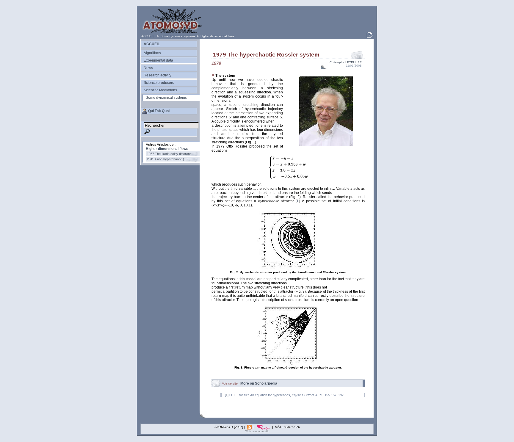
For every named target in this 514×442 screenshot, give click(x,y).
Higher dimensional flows (217, 36)
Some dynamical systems (178, 36)
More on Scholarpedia (258, 383)
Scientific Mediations (160, 90)
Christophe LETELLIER (346, 62)
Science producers (159, 83)
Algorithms (152, 53)
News (148, 68)
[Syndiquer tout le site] (250, 427)
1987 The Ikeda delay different (169, 154)
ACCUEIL (148, 36)
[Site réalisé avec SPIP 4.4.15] (263, 427)
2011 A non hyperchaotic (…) (168, 159)
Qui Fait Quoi (159, 111)
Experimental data (158, 60)
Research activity (157, 75)
